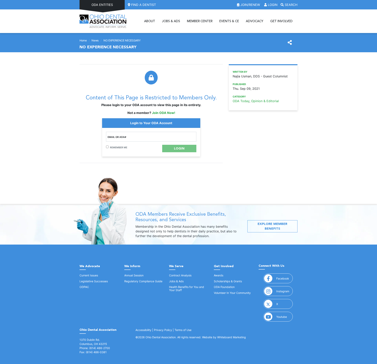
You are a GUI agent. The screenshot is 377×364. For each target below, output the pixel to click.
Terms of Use (183, 330)
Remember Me (118, 147)
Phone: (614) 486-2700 (95, 348)
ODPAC (84, 287)
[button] (179, 148)
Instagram (284, 291)
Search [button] (290, 5)
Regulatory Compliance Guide (143, 281)
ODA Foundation (224, 287)
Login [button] (272, 5)
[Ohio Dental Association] (103, 21)
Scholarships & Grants (228, 281)
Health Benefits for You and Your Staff (186, 288)
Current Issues (89, 275)
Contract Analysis (180, 275)
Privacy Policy (163, 330)
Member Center (199, 21)
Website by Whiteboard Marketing (224, 337)
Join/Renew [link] (250, 5)
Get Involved (281, 21)
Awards (218, 275)
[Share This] (289, 43)
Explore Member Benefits (272, 226)
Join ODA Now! (163, 113)
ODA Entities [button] (102, 5)
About (149, 21)
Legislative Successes (94, 281)
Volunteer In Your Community (232, 292)
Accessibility (143, 330)
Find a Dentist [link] (143, 5)
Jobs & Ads (171, 21)
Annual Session (134, 275)
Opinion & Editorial (265, 101)
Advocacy (254, 21)
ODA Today (241, 101)
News (95, 40)
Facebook (284, 278)
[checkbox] (107, 147)
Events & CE (229, 21)
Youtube (284, 316)
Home (83, 40)
